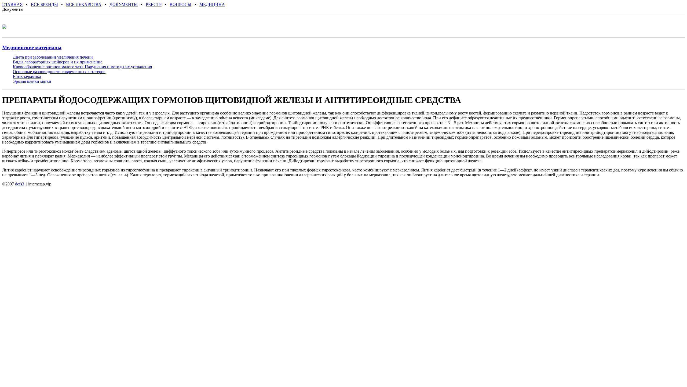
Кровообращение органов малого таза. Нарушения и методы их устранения (82, 66)
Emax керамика (27, 76)
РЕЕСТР (154, 4)
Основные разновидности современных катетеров (59, 71)
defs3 (19, 184)
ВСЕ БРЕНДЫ (44, 4)
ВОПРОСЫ (180, 4)
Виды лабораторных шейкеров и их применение (57, 62)
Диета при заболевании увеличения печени (53, 57)
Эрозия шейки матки (32, 81)
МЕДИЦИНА (212, 4)
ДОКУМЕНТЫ (123, 4)
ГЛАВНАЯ (12, 4)
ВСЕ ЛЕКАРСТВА (83, 4)
